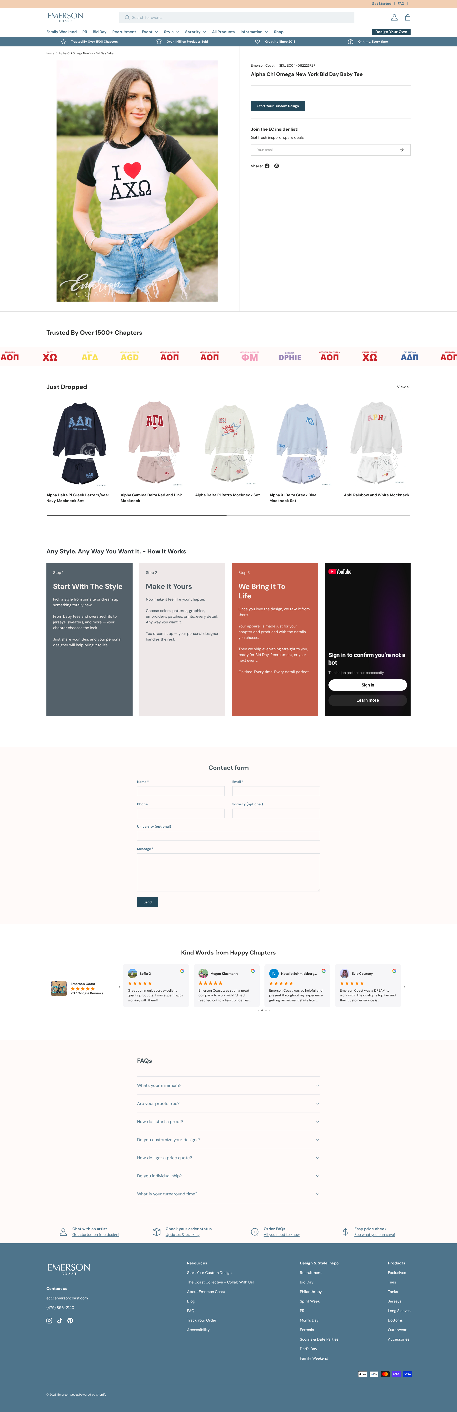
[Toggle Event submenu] (156, 32)
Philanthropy (311, 1291)
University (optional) (154, 826)
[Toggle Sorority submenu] (204, 32)
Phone (142, 804)
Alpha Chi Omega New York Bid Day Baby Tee (87, 53)
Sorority (193, 31)
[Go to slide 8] (269, 1010)
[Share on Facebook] (267, 166)
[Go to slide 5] (258, 1010)
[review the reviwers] (182, 972)
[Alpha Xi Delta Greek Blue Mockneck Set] (302, 442)
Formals (307, 1329)
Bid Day (100, 31)
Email (236, 782)
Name (141, 782)
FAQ (401, 3)
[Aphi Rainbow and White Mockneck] (377, 442)
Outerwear (397, 1329)
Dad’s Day (308, 1348)
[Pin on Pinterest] (276, 166)
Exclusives (397, 1272)
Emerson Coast (263, 65)
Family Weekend (61, 31)
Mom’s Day (309, 1320)
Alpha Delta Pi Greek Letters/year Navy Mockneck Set (77, 497)
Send (148, 902)
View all (404, 386)
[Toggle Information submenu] (266, 32)
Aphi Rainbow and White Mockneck (376, 494)
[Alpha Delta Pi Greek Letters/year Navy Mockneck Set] (79, 442)
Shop (278, 31)
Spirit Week (310, 1301)
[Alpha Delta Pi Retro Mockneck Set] (228, 442)
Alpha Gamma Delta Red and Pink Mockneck (151, 497)
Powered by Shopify (92, 1395)
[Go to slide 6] (262, 1010)
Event (147, 31)
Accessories (398, 1339)
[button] (407, 17)
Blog (191, 1301)
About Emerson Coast (206, 1291)
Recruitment (124, 31)
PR (84, 31)
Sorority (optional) (247, 804)
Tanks (393, 1291)
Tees (392, 1282)
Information (252, 31)
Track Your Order (201, 1320)
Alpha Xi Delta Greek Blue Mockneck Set (293, 497)
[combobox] (237, 17)
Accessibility (198, 1329)
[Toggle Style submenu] (177, 32)
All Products (223, 31)
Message (144, 849)
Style (169, 31)
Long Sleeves (399, 1310)
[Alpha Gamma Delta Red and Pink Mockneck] (154, 442)
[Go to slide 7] (266, 1010)
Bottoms (395, 1320)
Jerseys (395, 1301)
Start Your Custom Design (278, 106)
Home (50, 53)
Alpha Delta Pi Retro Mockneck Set (227, 494)
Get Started (381, 3)
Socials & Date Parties (319, 1339)
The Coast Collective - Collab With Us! (220, 1282)
